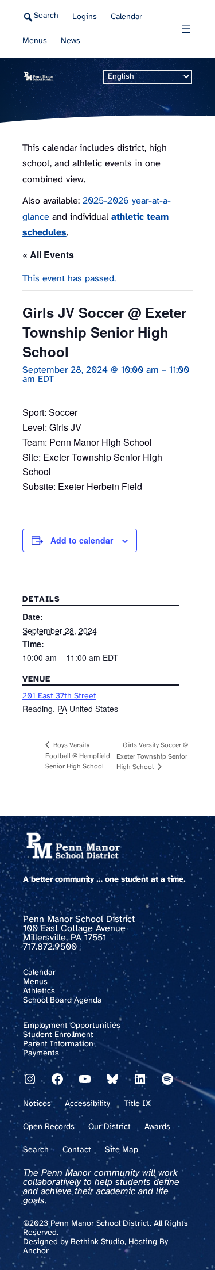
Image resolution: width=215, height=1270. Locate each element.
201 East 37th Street (59, 696)
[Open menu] (186, 29)
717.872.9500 (50, 947)
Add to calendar (81, 540)
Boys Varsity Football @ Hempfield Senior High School (77, 755)
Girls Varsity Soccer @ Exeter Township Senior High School (152, 756)
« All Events (48, 254)
